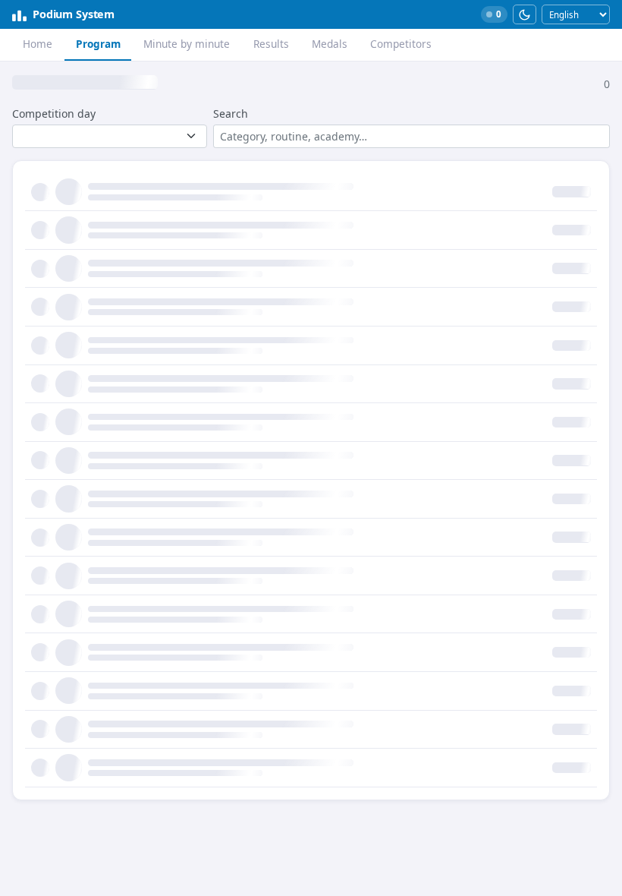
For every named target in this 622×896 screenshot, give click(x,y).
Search (230, 113)
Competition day (54, 113)
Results (271, 43)
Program (98, 43)
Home (37, 43)
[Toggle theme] (525, 14)
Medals (329, 43)
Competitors (401, 43)
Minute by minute (186, 43)
